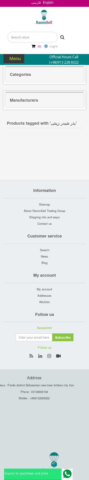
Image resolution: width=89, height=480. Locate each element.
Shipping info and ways (44, 217)
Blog (44, 263)
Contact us (44, 223)
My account (44, 289)
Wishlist (44, 302)
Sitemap (44, 204)
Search (44, 250)
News (44, 256)
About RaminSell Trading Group (44, 211)
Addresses (44, 295)
